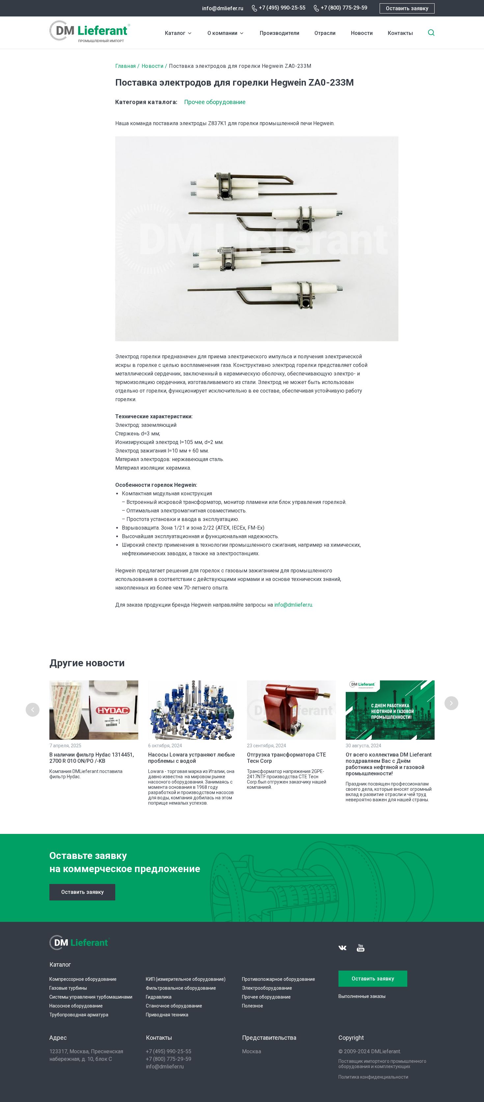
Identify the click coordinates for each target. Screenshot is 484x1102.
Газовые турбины (68, 988)
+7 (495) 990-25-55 (282, 8)
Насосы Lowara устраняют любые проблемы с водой (191, 758)
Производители (279, 33)
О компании (222, 33)
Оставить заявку (407, 8)
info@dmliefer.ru (222, 8)
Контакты (400, 33)
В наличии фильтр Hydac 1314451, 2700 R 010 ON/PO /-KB (91, 758)
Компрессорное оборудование (83, 979)
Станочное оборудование (174, 1005)
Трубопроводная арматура (78, 1014)
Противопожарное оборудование (278, 979)
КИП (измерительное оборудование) (186, 979)
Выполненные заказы (362, 996)
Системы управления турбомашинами (90, 997)
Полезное (252, 1005)
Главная (125, 66)
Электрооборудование (267, 988)
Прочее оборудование (215, 101)
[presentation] (33, 710)
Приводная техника (167, 1014)
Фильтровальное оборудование (181, 988)
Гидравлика (159, 997)
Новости (362, 33)
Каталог (175, 33)
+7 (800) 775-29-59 (344, 8)
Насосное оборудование (76, 1005)
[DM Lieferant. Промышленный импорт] (89, 40)
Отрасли (325, 33)
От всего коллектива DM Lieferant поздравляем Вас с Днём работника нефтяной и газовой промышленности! (389, 764)
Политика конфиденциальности (373, 1077)
